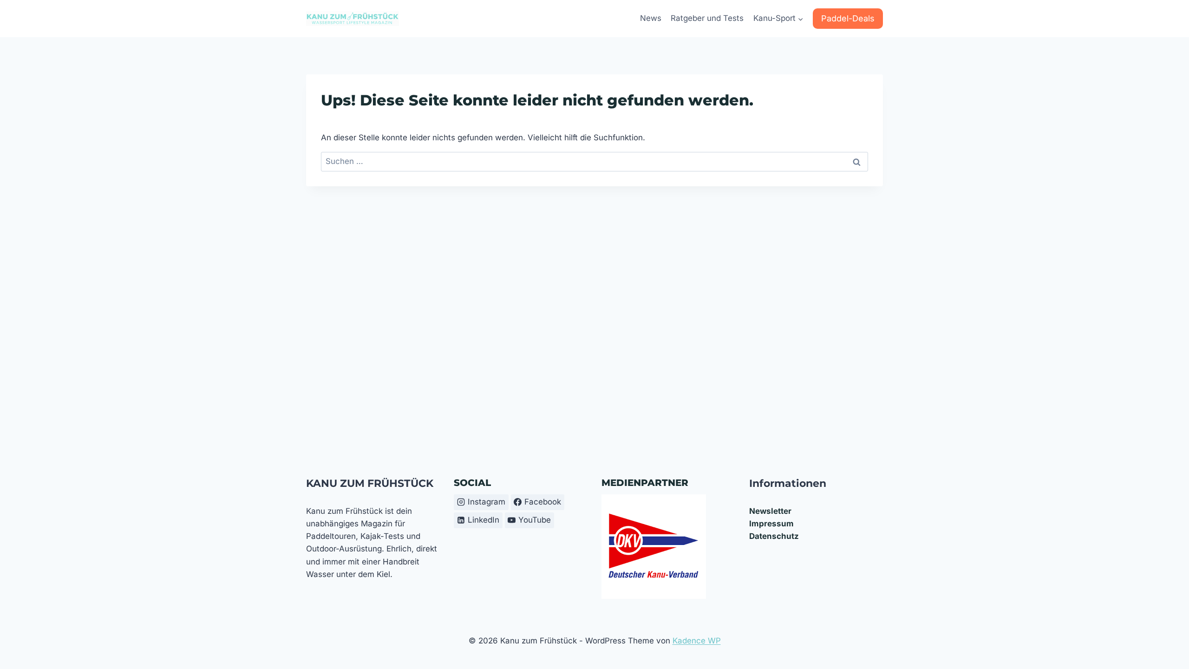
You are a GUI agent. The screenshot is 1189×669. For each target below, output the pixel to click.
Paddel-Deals (848, 18)
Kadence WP (697, 640)
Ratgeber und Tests (707, 18)
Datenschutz (774, 536)
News (650, 18)
